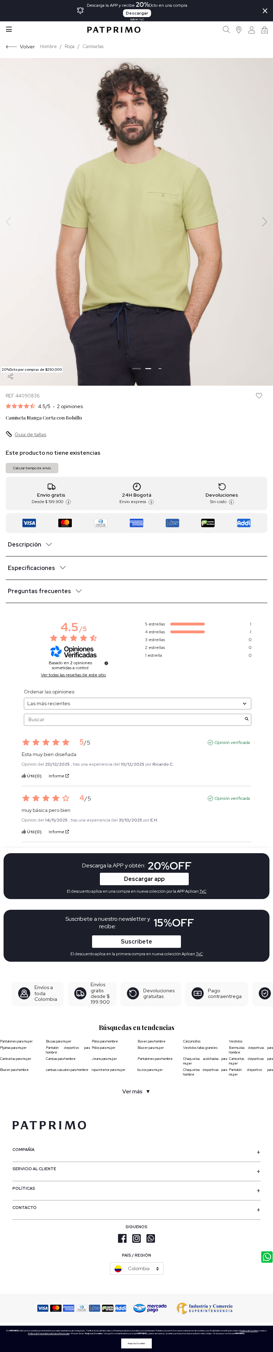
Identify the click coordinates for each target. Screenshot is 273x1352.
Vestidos (235, 1041)
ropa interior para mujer (108, 1069)
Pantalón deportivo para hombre (68, 1050)
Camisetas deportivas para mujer (251, 1061)
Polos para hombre (105, 1041)
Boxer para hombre (152, 1041)
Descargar (137, 13)
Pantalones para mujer (16, 1041)
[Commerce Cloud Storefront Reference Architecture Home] (113, 30)
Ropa (70, 46)
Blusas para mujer (58, 1041)
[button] (239, 29)
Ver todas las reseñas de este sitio (73, 674)
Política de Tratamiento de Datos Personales (49, 1333)
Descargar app (144, 879)
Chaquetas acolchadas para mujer (205, 1061)
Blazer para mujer (151, 1047)
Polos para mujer (104, 1047)
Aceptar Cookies (136, 1343)
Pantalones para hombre (155, 1058)
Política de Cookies (249, 1330)
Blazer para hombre (14, 1069)
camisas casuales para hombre (67, 1069)
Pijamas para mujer (13, 1047)
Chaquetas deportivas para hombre (205, 1072)
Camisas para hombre (61, 1058)
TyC (199, 953)
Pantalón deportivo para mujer (251, 1072)
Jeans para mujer (104, 1058)
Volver (27, 46)
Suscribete (136, 941)
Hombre (48, 46)
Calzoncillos (191, 1041)
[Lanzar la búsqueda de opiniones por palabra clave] (247, 719)
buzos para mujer (150, 1069)
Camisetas (92, 46)
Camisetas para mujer (15, 1058)
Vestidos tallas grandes (200, 1047)
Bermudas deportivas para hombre (251, 1050)
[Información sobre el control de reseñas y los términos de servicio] (106, 663)
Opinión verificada (232, 742)
